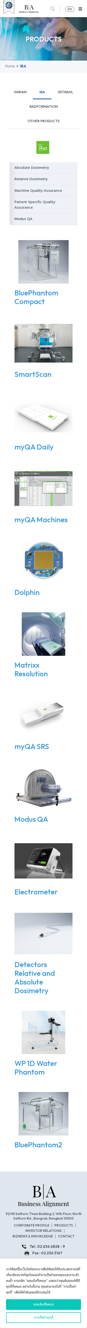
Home (10, 66)
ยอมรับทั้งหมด (43, 1304)
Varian (20, 92)
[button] (80, 9)
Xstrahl (65, 92)
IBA (42, 92)
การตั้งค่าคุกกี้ (43, 1317)
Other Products (43, 121)
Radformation (43, 106)
